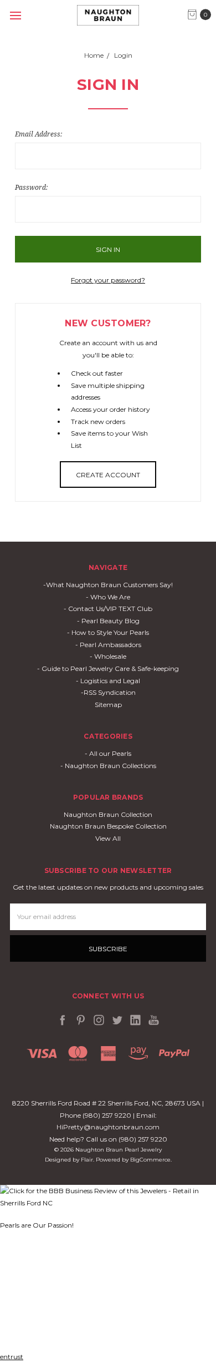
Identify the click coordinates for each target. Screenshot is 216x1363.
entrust (11, 1356)
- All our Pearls (108, 753)
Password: (31, 187)
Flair (87, 1159)
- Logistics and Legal (108, 681)
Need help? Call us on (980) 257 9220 (108, 1139)
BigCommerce (150, 1159)
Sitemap (108, 704)
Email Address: (38, 134)
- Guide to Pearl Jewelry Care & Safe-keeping (108, 668)
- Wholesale (108, 656)
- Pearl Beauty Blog (108, 621)
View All (108, 838)
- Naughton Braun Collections (108, 765)
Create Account (108, 475)
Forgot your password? (108, 280)
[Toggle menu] (15, 15)
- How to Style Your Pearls (108, 632)
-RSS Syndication (108, 692)
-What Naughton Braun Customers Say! (108, 584)
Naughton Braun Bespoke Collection (108, 826)
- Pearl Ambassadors (108, 644)
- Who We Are (108, 597)
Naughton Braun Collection (108, 814)
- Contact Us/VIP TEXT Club (108, 608)
